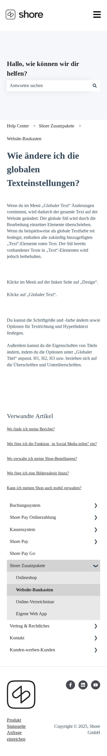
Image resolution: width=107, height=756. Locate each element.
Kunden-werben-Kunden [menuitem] (32, 649)
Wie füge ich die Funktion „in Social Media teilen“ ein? (52, 444)
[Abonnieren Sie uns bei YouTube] (95, 684)
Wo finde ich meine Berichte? (31, 429)
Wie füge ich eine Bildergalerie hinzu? (38, 473)
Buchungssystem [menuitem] (25, 505)
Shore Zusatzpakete (56, 125)
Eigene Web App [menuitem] (31, 613)
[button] (95, 506)
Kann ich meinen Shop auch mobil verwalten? (44, 488)
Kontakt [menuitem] (17, 637)
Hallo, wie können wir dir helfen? (43, 68)
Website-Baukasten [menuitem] (34, 589)
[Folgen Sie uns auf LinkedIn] (83, 684)
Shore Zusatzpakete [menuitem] (27, 565)
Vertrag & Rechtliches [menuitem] (29, 625)
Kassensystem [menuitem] (22, 529)
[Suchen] (94, 85)
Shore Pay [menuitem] (19, 541)
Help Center (18, 125)
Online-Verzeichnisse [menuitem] (35, 601)
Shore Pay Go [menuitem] (22, 553)
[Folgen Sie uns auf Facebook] (70, 684)
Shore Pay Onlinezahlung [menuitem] (33, 517)
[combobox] (48, 85)
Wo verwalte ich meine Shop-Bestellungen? (42, 459)
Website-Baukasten (24, 138)
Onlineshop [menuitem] (26, 577)
